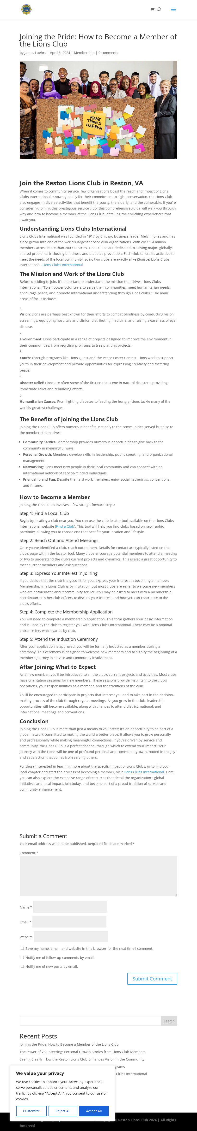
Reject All (62, 1111)
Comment (29, 853)
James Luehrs (35, 52)
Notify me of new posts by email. (51, 966)
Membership (84, 52)
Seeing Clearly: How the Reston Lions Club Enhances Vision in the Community (82, 1059)
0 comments (108, 52)
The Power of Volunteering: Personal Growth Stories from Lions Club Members (83, 1051)
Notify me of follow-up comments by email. (60, 957)
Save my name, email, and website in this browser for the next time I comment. (89, 948)
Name (26, 907)
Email (25, 922)
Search (169, 1021)
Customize (31, 1111)
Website (26, 937)
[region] (62, 1093)
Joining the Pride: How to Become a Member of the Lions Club (69, 1044)
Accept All (94, 1111)
